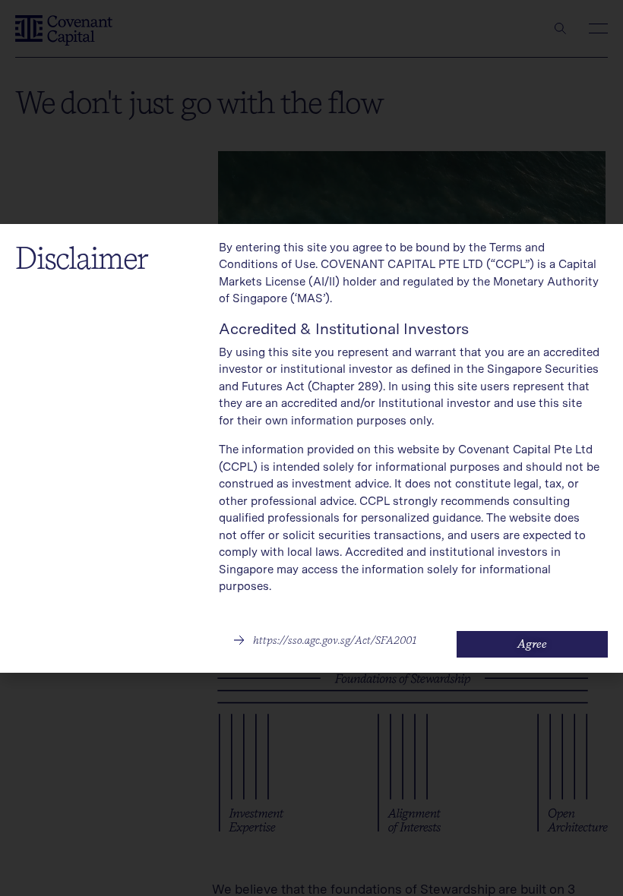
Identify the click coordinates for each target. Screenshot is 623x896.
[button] (325, 640)
